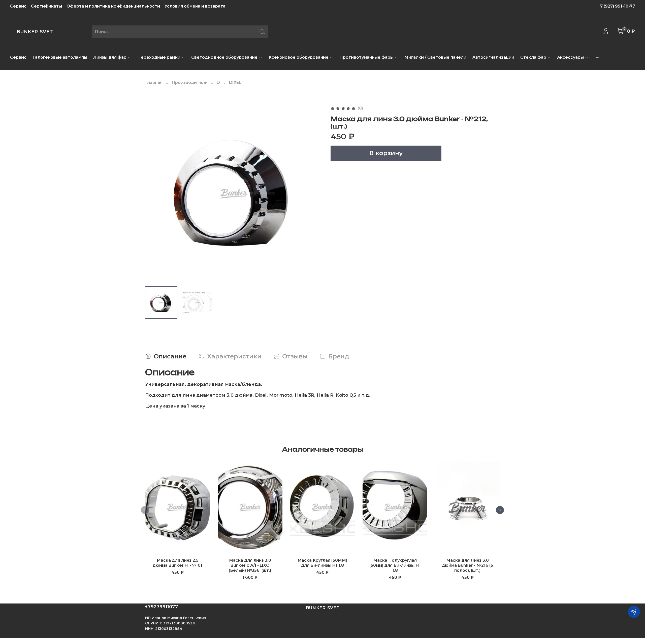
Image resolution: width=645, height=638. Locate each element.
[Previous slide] (153, 194)
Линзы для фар (109, 57)
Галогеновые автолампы (60, 57)
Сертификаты (46, 6)
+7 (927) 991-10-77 (616, 6)
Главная (154, 82)
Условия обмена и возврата (195, 6)
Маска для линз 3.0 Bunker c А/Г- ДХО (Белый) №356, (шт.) (250, 565)
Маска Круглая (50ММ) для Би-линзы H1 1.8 (322, 563)
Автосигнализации (493, 57)
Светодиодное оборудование (224, 57)
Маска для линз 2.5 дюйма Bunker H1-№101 (177, 563)
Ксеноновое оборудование (299, 57)
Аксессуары (570, 57)
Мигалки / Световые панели (435, 57)
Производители (190, 82)
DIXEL (235, 82)
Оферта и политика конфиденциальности (113, 6)
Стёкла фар (533, 57)
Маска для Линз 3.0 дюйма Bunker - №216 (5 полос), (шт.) (467, 565)
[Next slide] (314, 194)
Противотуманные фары (366, 57)
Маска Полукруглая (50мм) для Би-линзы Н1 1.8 (395, 565)
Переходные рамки (158, 57)
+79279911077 (161, 607)
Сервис (18, 6)
